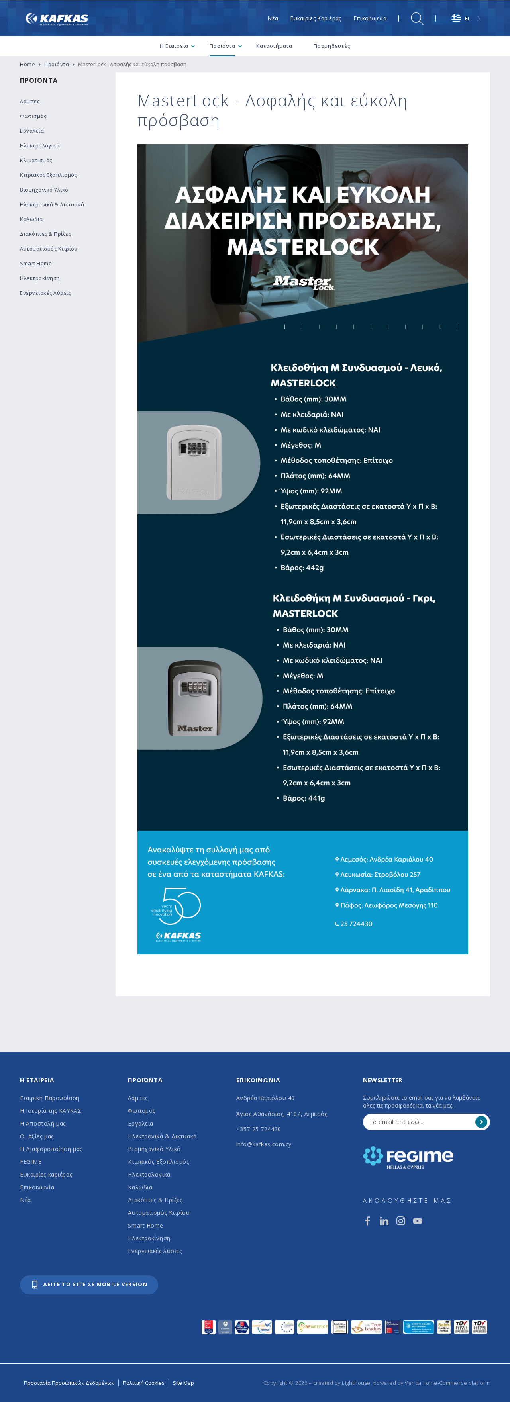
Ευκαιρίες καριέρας (46, 1174)
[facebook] (367, 1220)
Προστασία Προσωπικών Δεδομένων (69, 1382)
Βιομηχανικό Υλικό (154, 1149)
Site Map (183, 1382)
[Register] (481, 1122)
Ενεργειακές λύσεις (155, 1251)
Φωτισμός (141, 1110)
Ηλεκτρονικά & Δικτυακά (162, 1136)
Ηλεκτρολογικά (149, 1174)
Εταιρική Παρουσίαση (50, 1098)
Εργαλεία (140, 1123)
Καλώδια (140, 1187)
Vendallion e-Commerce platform (447, 1382)
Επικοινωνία (37, 1187)
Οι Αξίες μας (37, 1136)
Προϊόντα (39, 80)
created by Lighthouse (342, 1382)
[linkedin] (384, 1220)
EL (467, 18)
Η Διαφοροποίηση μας (51, 1149)
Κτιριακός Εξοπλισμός (158, 1161)
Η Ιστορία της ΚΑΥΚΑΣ (50, 1110)
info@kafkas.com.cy (264, 1144)
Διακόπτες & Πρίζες (155, 1200)
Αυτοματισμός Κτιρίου (159, 1212)
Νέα (25, 1200)
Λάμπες (137, 1098)
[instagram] (400, 1220)
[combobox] (466, 18)
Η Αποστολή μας (43, 1123)
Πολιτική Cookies (144, 1382)
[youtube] (417, 1220)
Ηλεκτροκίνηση (149, 1238)
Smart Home (145, 1225)
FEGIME (30, 1161)
